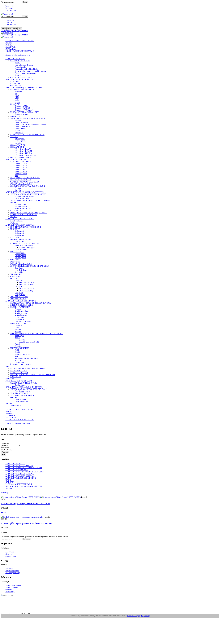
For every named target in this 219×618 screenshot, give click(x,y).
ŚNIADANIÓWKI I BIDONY (21, 364)
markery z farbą (20, 128)
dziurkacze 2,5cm (21, 165)
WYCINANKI (15, 276)
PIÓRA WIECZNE (17, 147)
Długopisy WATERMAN (24, 110)
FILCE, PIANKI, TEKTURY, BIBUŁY (25, 178)
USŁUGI (8, 403)
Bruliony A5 (19, 233)
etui (16, 94)
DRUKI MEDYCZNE (18, 371)
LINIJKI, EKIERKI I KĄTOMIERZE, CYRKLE (28, 213)
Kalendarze (19, 268)
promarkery (19, 131)
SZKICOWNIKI (16, 274)
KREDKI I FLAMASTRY (20, 307)
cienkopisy (18, 120)
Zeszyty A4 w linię (26, 284)
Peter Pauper (19, 241)
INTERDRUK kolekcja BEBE (21, 305)
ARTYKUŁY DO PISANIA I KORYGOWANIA (23, 87)
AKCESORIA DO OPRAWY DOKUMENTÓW (28, 389)
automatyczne (20, 139)
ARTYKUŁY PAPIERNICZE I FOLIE (20, 225)
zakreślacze (19, 133)
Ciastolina (18, 325)
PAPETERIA (15, 262)
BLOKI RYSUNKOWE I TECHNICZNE (25, 227)
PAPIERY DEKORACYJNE (21, 184)
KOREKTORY (16, 116)
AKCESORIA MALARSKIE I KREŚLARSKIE (28, 194)
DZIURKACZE (16, 81)
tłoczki (17, 100)
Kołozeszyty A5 (20, 256)
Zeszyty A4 (19, 280)
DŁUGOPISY (15, 104)
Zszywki (18, 75)
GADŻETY (9, 379)
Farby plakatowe (21, 206)
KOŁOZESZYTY (17, 252)
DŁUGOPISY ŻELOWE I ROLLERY (24, 112)
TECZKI (13, 397)
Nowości (8, 43)
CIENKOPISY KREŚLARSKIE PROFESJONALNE (30, 200)
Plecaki (17, 344)
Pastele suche (19, 319)
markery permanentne (22, 126)
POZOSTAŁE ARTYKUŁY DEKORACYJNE (27, 186)
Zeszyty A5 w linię (26, 291)
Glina (17, 327)
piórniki (22, 340)
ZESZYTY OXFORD (18, 299)
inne (16, 176)
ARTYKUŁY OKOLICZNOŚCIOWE (19, 219)
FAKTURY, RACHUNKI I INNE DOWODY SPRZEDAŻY (32, 375)
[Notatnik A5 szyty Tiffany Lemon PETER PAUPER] (41, 497)
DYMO (17, 63)
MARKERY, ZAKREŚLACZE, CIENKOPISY (27, 118)
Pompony (18, 188)
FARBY (13, 202)
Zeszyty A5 (19, 286)
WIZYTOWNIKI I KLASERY (21, 77)
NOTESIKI (14, 260)
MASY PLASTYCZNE (19, 323)
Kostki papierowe (21, 250)
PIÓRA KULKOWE (17, 145)
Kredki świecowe (21, 315)
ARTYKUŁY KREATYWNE (16, 159)
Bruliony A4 (19, 231)
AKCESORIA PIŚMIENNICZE (22, 90)
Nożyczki (18, 360)
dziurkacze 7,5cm (21, 174)
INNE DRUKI (15, 377)
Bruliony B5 (19, 235)
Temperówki (19, 362)
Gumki (17, 352)
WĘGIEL (13, 217)
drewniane (18, 143)
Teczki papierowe (21, 399)
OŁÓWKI (14, 137)
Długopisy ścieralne (22, 114)
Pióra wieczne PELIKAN (24, 153)
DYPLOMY (14, 237)
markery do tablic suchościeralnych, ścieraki (30, 124)
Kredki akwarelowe (22, 311)
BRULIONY (15, 229)
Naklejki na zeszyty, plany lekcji (26, 358)
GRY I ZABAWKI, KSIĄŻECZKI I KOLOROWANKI (30, 303)
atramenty (18, 92)
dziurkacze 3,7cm (21, 167)
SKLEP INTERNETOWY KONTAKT (19, 41)
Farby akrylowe (20, 204)
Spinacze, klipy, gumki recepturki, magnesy (30, 71)
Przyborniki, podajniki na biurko (26, 69)
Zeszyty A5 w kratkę (26, 289)
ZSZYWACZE (15, 85)
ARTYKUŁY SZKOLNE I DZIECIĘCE (20, 301)
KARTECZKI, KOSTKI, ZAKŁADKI (24, 243)
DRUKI (8, 366)
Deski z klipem (20, 385)
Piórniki (17, 338)
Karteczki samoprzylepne (24, 245)
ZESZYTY (14, 278)
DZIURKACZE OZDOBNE (20, 161)
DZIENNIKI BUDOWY (19, 373)
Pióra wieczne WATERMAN (25, 155)
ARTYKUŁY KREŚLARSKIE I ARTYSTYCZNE (24, 192)
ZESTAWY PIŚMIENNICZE (21, 157)
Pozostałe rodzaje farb (22, 208)
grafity (17, 96)
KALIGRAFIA (15, 211)
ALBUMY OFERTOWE (19, 393)
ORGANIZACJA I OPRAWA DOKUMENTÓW (23, 387)
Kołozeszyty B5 (20, 258)
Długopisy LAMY (21, 106)
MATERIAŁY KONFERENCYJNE (18, 381)
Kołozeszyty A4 (20, 254)
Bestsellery (9, 45)
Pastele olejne (19, 317)
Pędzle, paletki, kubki (22, 198)
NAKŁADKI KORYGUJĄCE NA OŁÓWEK (27, 135)
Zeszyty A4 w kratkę (26, 282)
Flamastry (18, 309)
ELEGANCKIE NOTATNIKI (21, 239)
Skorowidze (19, 272)
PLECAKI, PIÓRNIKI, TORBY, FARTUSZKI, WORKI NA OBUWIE (36, 334)
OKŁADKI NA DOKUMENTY (22, 395)
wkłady (17, 102)
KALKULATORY (17, 83)
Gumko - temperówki (22, 354)
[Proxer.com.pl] (7, 14)
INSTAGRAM (10, 49)
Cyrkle (17, 350)
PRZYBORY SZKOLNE (19, 348)
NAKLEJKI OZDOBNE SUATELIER (24, 182)
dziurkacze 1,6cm (21, 163)
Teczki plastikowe (21, 401)
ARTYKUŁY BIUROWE (15, 59)
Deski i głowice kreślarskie (24, 196)
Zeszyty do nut (20, 295)
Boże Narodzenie (16, 221)
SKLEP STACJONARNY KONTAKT (19, 51)
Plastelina (18, 332)
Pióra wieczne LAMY (23, 149)
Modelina (18, 330)
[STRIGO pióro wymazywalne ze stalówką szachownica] (22, 517)
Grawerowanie (15, 405)
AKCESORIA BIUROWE (20, 61)
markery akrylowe (21, 122)
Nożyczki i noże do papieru (24, 65)
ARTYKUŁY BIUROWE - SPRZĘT (19, 79)
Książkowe (23, 270)
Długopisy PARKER (22, 108)
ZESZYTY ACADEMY (19, 297)
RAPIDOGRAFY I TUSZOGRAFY (23, 215)
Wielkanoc (14, 223)
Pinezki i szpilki (20, 67)
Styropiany (18, 190)
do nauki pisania (20, 141)
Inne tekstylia (19, 336)
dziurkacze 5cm (20, 170)
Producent (5, 444)
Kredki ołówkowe (21, 313)
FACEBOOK (10, 47)
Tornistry (18, 346)
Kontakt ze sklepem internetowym (17, 55)
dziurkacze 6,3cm (21, 172)
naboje (17, 98)
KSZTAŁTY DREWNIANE (20, 180)
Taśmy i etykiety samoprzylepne (26, 73)
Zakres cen (5, 448)
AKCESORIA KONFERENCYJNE (23, 383)
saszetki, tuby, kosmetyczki (29, 342)
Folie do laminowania (22, 391)
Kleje (16, 356)
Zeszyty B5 (19, 293)
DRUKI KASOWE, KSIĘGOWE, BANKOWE (28, 369)
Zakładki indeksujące (26, 247)
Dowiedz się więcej (133, 616)
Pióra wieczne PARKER (24, 151)
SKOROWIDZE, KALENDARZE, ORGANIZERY (29, 266)
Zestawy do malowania (23, 321)
